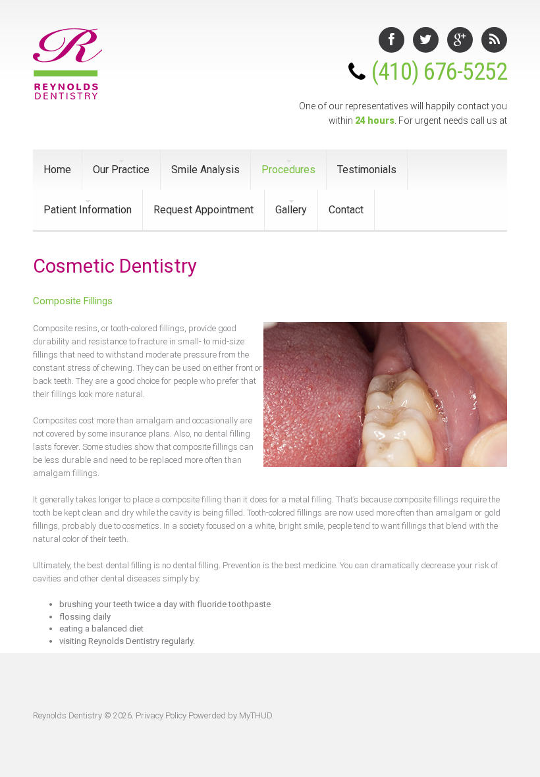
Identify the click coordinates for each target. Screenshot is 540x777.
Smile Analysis (205, 169)
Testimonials (366, 169)
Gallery (291, 209)
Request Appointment (203, 209)
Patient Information (87, 209)
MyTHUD (255, 715)
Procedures (288, 169)
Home (57, 169)
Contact (346, 209)
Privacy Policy (161, 715)
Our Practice (121, 169)
